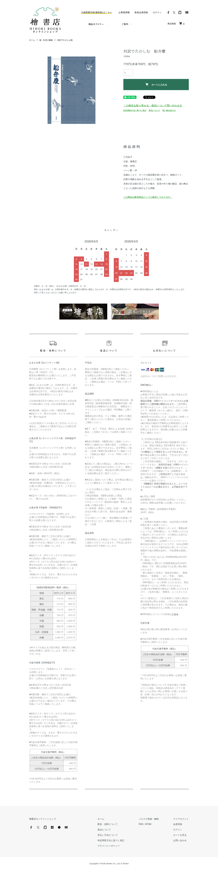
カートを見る (180, 834)
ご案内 (124, 24)
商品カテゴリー (96, 24)
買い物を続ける (169, 110)
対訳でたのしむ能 (65, 40)
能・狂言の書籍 (46, 40)
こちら (175, 614)
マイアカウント (181, 818)
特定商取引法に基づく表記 (134, 110)
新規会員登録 (141, 12)
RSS (141, 824)
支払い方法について (108, 834)
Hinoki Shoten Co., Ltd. (110, 863)
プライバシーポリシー (109, 845)
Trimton (125, 863)
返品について (154, 110)
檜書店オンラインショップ (42, 818)
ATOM (148, 824)
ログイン (157, 12)
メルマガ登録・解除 (149, 818)
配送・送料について (108, 824)
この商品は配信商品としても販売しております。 (148, 197)
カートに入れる (159, 84)
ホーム (32, 40)
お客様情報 (124, 12)
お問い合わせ (180, 840)
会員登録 (177, 824)
